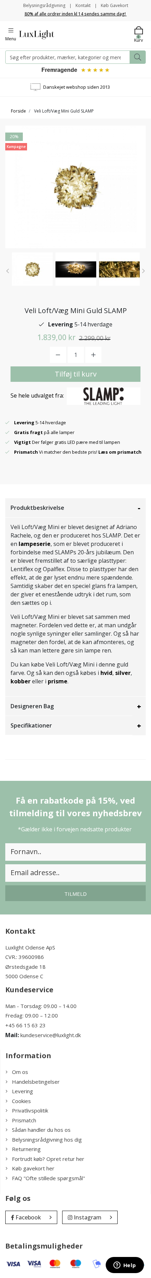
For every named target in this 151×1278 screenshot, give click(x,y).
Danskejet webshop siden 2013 (76, 87)
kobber (21, 681)
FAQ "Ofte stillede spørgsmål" (48, 1178)
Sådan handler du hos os (41, 1129)
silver (123, 673)
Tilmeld (75, 893)
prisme (57, 681)
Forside (18, 111)
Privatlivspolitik (30, 1110)
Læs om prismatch (120, 452)
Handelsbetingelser (36, 1081)
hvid (106, 673)
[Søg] (138, 57)
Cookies (21, 1100)
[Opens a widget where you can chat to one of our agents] (124, 1265)
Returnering (26, 1148)
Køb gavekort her (33, 1168)
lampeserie (35, 544)
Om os (20, 1071)
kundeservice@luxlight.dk (50, 1035)
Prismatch (24, 1120)
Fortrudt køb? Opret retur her (48, 1158)
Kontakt (83, 5)
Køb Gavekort (114, 5)
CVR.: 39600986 (24, 956)
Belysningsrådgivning (44, 5)
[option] (32, 269)
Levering (22, 1091)
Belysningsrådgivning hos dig (47, 1139)
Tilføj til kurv (76, 374)
